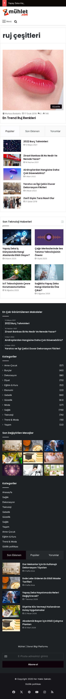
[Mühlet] (15, 12)
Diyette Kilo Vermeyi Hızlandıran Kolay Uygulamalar (41, 608)
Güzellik (8, 400)
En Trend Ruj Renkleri (19, 118)
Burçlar (8, 370)
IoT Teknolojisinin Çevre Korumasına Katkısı (16, 285)
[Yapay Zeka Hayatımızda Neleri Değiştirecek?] (54, 445)
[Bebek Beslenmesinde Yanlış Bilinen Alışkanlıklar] (54, 457)
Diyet (7, 380)
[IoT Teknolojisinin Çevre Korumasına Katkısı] (17, 272)
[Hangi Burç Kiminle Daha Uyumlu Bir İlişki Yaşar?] (12, 470)
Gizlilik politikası (10, 546)
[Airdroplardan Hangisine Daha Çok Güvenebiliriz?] (12, 174)
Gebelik (8, 395)
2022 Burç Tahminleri (35, 141)
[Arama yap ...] (15, 21)
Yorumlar (55, 131)
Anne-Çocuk (10, 365)
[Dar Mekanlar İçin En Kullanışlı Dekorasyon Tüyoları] (12, 445)
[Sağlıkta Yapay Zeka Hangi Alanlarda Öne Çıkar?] (49, 272)
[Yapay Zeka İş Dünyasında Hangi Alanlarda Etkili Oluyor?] (17, 237)
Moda (7, 405)
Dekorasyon (10, 375)
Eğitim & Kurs (11, 385)
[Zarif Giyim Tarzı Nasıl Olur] (12, 203)
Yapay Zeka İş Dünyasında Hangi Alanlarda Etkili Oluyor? (16, 252)
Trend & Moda (11, 419)
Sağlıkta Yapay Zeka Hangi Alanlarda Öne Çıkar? (47, 287)
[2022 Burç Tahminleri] (12, 146)
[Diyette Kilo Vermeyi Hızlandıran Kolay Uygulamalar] (12, 457)
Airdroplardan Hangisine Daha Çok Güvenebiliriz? (41, 171)
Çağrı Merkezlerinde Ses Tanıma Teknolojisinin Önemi (49, 252)
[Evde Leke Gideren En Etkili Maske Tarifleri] (33, 445)
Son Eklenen (32, 131)
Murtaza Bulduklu (13, 113)
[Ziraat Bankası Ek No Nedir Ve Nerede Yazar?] (12, 160)
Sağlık (7, 410)
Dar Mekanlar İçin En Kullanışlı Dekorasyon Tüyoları (39, 566)
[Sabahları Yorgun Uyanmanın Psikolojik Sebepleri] (33, 470)
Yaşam (7, 424)
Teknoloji (8, 415)
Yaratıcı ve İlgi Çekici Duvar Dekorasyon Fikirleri (39, 185)
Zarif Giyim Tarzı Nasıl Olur (38, 198)
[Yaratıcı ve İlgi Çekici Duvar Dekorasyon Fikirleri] (12, 188)
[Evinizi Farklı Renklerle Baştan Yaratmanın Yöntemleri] (54, 470)
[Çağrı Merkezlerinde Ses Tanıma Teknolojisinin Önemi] (49, 237)
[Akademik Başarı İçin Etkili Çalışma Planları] (33, 457)
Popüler (9, 131)
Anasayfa (7, 492)
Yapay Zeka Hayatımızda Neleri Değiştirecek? (30, 3)
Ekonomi (8, 390)
